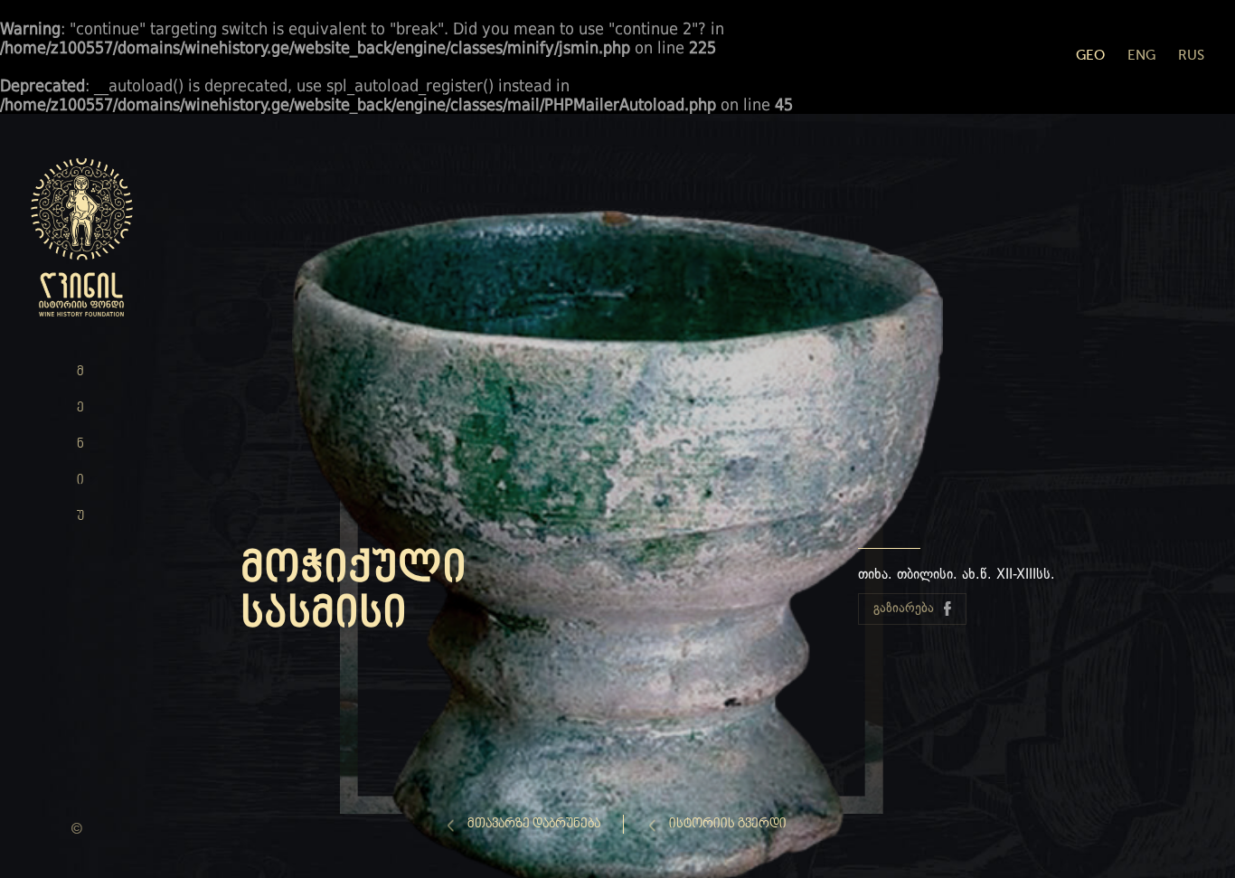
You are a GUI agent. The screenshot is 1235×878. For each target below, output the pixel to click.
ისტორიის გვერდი (728, 824)
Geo (1090, 55)
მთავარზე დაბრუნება (533, 824)
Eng (1141, 55)
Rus (1191, 55)
